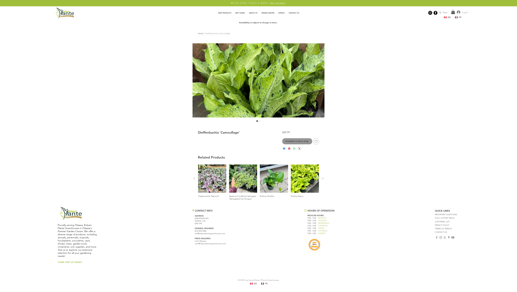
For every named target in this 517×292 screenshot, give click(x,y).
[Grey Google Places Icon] (449, 237)
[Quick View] (212, 178)
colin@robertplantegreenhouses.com (210, 243)
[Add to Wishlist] (316, 141)
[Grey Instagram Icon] (441, 237)
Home (200, 33)
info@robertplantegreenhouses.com (210, 233)
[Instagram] (430, 13)
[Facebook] (435, 13)
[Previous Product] (194, 178)
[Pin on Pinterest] (289, 148)
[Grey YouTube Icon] (453, 237)
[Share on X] (299, 148)
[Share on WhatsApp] (294, 148)
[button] (224, 12)
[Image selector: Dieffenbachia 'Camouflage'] (257, 121)
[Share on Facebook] (284, 148)
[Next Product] (322, 178)
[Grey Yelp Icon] (445, 237)
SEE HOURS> (278, 3)
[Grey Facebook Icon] (437, 237)
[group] (258, 182)
